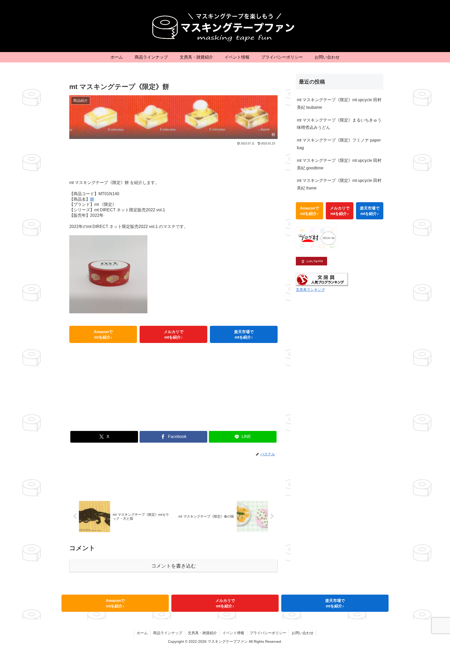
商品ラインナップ (167, 633)
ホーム (142, 633)
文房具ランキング (310, 290)
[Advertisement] (173, 161)
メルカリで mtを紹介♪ (173, 334)
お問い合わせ (303, 633)
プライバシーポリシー (268, 633)
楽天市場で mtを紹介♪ (244, 334)
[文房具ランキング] (322, 279)
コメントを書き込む (173, 566)
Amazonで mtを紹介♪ (103, 334)
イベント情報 (233, 633)
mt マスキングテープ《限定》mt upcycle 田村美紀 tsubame (339, 104)
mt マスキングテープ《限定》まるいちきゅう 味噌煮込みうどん (339, 124)
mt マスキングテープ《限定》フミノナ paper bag (339, 144)
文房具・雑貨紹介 (202, 633)
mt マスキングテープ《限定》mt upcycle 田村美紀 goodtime (339, 164)
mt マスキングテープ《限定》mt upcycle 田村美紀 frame (339, 184)
